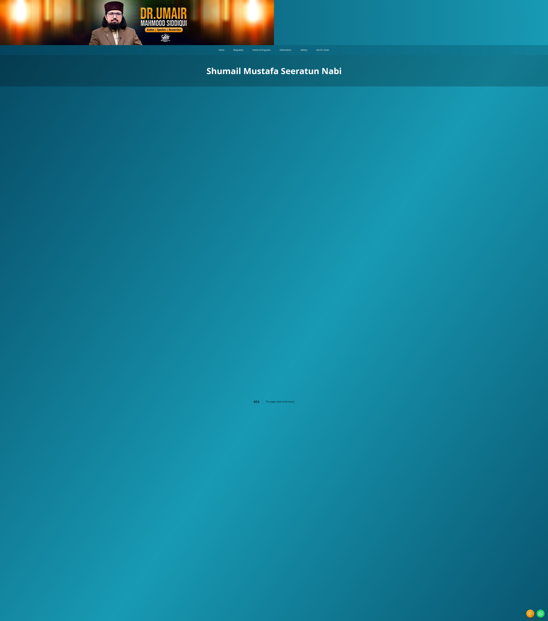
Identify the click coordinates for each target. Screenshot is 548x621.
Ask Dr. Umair (322, 50)
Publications (285, 50)
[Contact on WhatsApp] (541, 614)
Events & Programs (261, 50)
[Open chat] (530, 614)
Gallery (304, 50)
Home (221, 50)
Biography (238, 50)
